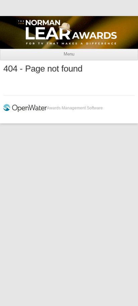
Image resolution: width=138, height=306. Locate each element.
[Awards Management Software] (25, 110)
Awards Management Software (75, 108)
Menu (69, 54)
